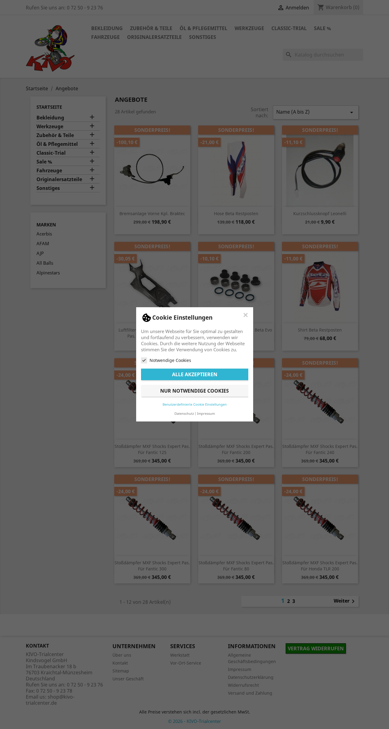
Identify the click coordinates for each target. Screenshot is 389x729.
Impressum (206, 413)
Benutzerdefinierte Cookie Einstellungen (195, 404)
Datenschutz (184, 413)
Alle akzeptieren (194, 374)
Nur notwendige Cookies (194, 391)
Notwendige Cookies (170, 360)
